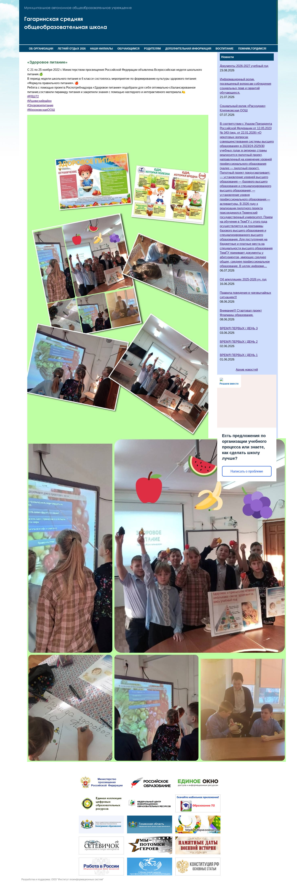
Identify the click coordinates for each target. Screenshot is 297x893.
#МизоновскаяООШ (41, 109)
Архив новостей (247, 369)
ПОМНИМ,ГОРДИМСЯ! (252, 48)
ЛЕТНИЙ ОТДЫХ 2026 (72, 48)
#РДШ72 (33, 96)
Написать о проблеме (247, 471)
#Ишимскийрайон (39, 101)
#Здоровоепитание (40, 105)
